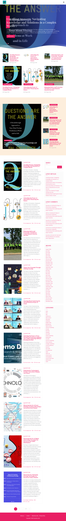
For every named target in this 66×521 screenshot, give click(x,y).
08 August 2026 (27, 402)
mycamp (47, 205)
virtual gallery (49, 356)
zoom (47, 361)
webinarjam (48, 360)
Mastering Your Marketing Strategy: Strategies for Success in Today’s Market (31, 476)
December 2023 (49, 301)
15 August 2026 (27, 265)
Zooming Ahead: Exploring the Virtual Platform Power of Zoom (55, 144)
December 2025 (49, 262)
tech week (48, 348)
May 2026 (48, 254)
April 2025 (48, 275)
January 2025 (48, 280)
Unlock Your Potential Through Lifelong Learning (55, 133)
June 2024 (48, 291)
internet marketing (50, 327)
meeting (47, 332)
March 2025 (48, 276)
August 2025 (48, 268)
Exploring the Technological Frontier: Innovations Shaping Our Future (32, 372)
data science (48, 317)
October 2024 (49, 285)
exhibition (48, 321)
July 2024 (48, 289)
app (46, 314)
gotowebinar (48, 324)
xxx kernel (48, 227)
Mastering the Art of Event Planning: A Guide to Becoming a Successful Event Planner (32, 407)
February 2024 (49, 298)
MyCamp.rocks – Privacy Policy (38, 515)
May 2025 (48, 273)
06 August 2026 (27, 436)
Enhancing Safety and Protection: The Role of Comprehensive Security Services (57, 57)
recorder (48, 338)
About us (22, 515)
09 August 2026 (27, 368)
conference (48, 316)
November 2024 (49, 283)
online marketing (49, 335)
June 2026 (48, 252)
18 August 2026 (27, 195)
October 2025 (49, 265)
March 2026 (48, 257)
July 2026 (48, 251)
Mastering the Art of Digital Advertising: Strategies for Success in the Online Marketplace (31, 440)
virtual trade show (50, 358)
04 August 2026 (27, 472)
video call (48, 353)
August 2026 (48, 249)
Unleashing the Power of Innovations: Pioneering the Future (34, 57)
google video (48, 322)
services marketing (50, 340)
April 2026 (48, 255)
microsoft (48, 334)
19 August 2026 (27, 162)
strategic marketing (28, 500)
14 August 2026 (27, 298)
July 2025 (48, 270)
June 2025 (48, 272)
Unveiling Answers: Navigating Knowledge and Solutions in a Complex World (15, 57)
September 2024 (49, 286)
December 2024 (49, 281)
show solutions (49, 342)
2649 (47, 213)
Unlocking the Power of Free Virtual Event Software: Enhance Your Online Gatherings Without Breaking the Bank (32, 338)
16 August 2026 (27, 228)
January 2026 (48, 260)
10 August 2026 (27, 333)
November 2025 (49, 263)
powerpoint (48, 337)
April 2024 (48, 294)
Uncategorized (8, 140)
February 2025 (49, 278)
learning (47, 330)
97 (26, 508)
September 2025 (49, 267)
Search (48, 163)
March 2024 (48, 296)
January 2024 (48, 299)
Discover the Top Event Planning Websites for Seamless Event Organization (53, 236)
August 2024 (48, 288)
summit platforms (49, 345)
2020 (47, 311)
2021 (47, 312)
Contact (28, 515)
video (47, 351)
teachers (48, 347)
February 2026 (49, 259)
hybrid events (49, 325)
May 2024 (48, 293)
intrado (47, 329)
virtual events (27, 362)
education (48, 319)
